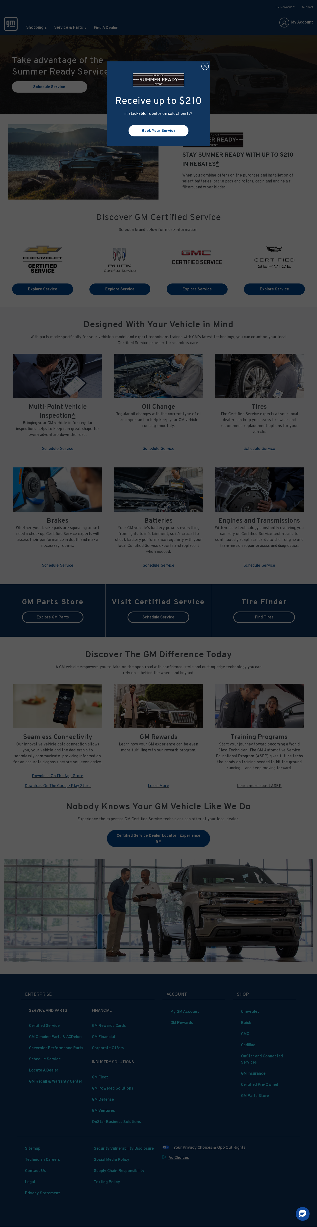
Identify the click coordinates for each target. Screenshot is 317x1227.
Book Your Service (159, 130)
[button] (191, 113)
